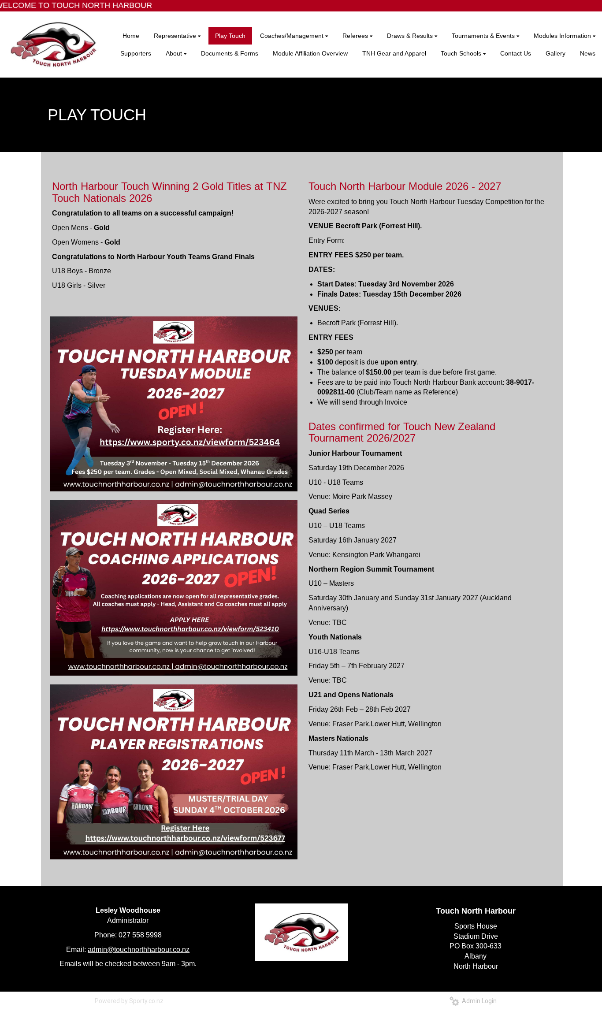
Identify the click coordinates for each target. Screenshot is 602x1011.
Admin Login (478, 1000)
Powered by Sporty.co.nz (129, 1000)
